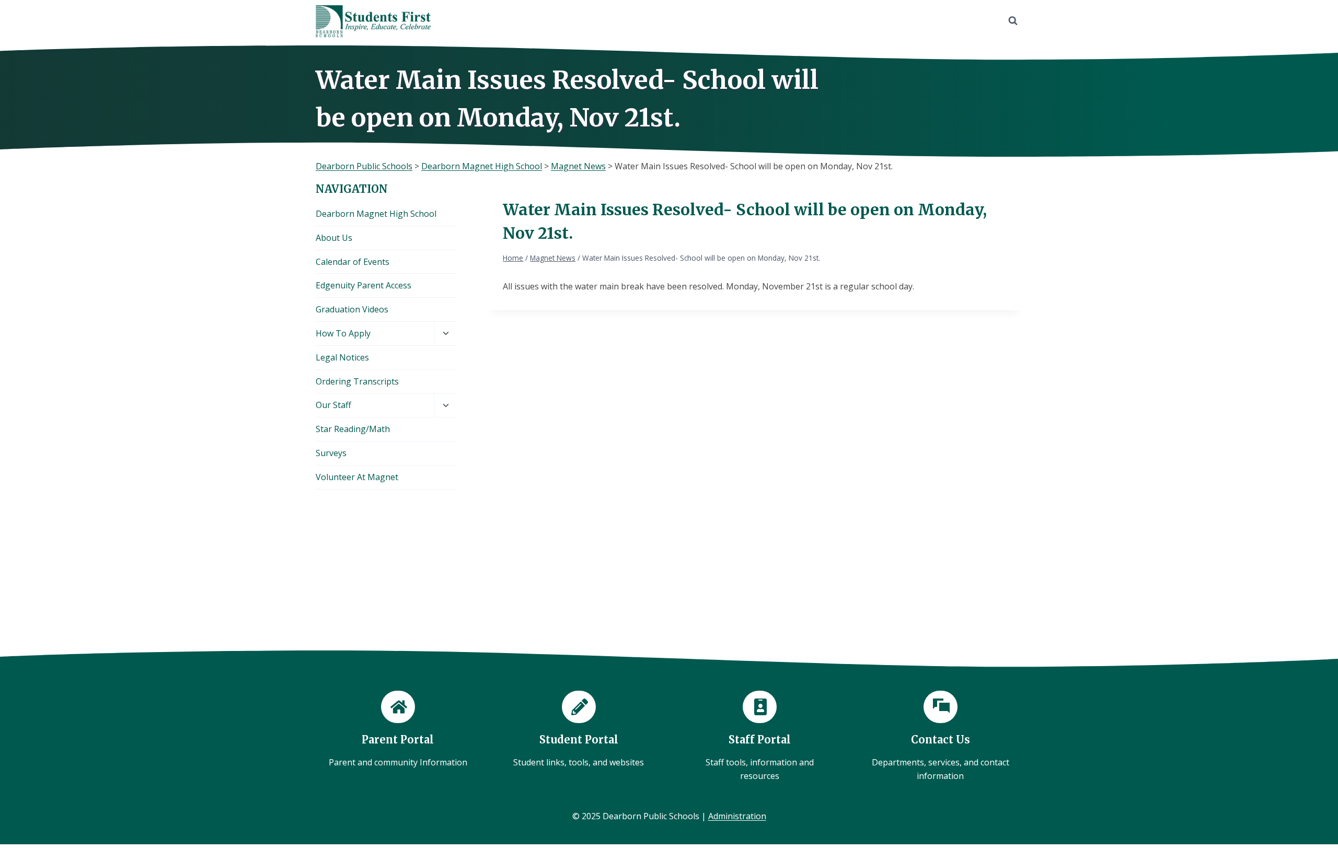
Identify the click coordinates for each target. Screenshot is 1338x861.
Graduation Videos (352, 309)
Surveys (331, 453)
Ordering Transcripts (357, 381)
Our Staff (333, 405)
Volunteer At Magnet (357, 477)
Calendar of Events (352, 261)
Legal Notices (342, 357)
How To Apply (343, 333)
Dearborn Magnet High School (376, 213)
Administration (737, 816)
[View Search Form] (1013, 20)
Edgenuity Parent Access (363, 285)
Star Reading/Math (353, 429)
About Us (334, 237)
